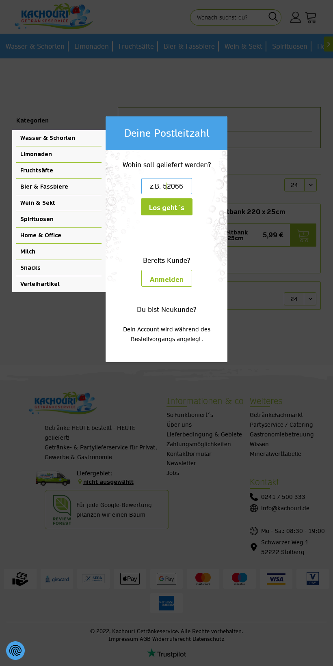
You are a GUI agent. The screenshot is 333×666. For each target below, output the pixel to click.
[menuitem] (59, 138)
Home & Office (40, 235)
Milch (27, 252)
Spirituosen (37, 219)
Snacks (30, 268)
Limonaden (36, 154)
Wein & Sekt (37, 203)
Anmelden (167, 279)
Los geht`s (166, 208)
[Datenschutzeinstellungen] (15, 650)
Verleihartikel (40, 284)
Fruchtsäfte (36, 170)
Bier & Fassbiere (44, 187)
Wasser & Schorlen (47, 138)
